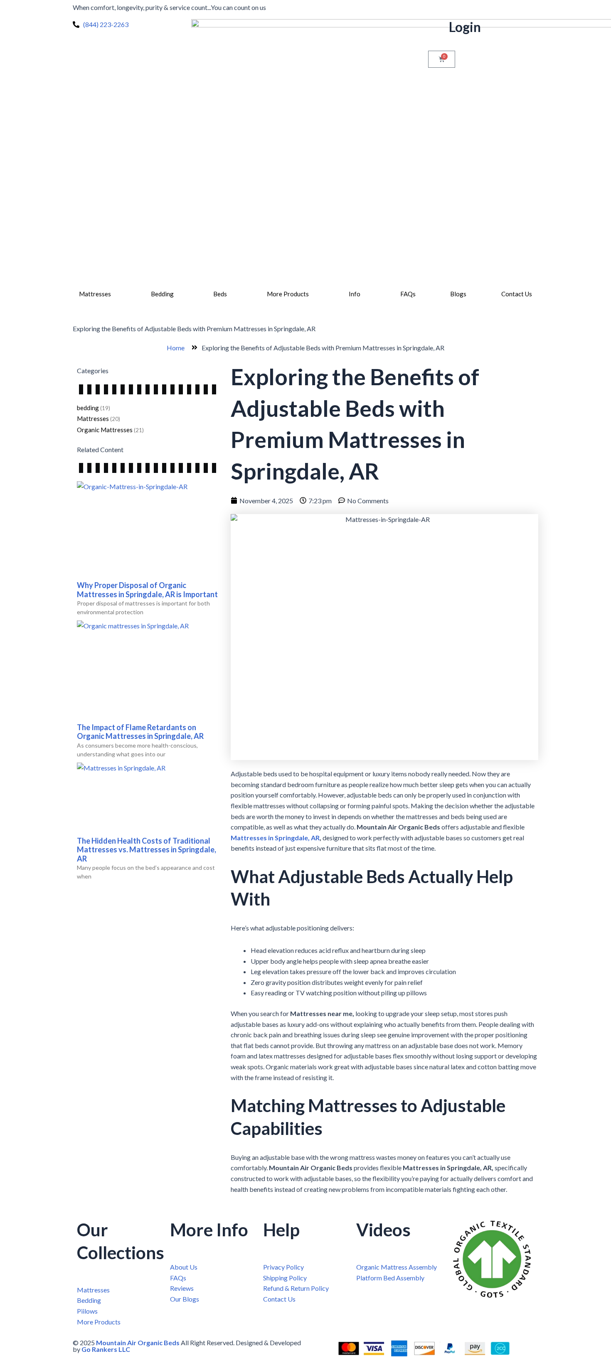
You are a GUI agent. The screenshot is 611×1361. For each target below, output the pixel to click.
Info (354, 294)
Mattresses (95, 294)
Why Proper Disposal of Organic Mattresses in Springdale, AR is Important (147, 590)
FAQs (408, 294)
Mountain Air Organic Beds (138, 1342)
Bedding (162, 294)
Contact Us (516, 294)
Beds (220, 294)
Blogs (458, 294)
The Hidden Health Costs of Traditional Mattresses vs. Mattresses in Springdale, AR (146, 849)
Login (465, 27)
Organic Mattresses (105, 429)
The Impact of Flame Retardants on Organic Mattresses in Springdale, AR (140, 732)
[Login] (438, 29)
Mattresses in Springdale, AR (275, 838)
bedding (88, 407)
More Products (288, 294)
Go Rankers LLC (105, 1349)
